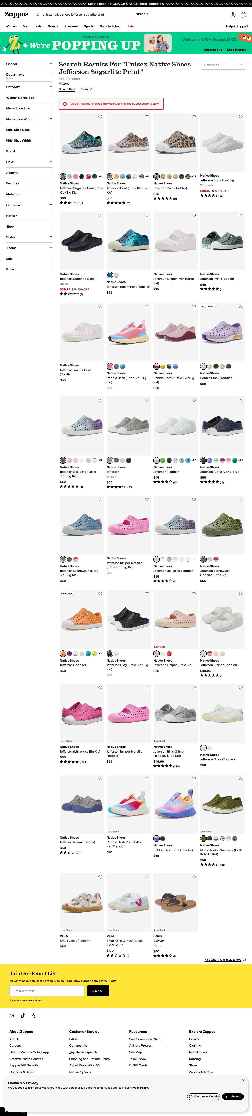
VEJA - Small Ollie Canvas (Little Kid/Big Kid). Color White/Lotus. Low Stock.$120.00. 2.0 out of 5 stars (129, 915)
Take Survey (137, 1059)
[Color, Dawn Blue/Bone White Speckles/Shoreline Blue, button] (116, 275)
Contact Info (78, 1045)
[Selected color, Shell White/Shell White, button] (156, 460)
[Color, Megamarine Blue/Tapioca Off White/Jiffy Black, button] (122, 366)
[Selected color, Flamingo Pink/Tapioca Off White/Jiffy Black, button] (110, 366)
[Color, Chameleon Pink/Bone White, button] (216, 654)
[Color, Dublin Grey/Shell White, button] (235, 838)
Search (142, 14)
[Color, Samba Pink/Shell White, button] (222, 460)
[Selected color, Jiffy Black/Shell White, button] (110, 654)
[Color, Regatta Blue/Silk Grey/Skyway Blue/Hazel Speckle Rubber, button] (228, 366)
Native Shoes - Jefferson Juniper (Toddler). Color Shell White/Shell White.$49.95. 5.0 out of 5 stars (222, 634)
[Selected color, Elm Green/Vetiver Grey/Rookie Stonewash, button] (203, 559)
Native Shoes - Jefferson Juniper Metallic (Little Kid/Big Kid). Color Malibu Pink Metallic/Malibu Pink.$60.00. (129, 539)
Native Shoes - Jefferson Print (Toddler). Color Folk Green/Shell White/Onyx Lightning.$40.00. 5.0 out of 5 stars (222, 253)
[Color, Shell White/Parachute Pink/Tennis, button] (75, 176)
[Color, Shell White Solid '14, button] (122, 460)
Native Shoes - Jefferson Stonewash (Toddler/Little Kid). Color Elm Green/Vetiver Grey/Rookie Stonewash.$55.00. (222, 539)
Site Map (135, 1052)
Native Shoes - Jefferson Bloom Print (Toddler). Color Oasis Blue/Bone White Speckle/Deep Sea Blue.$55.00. (129, 253)
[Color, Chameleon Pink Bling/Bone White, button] (69, 460)
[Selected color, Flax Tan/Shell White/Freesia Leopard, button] (110, 176)
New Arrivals (198, 1052)
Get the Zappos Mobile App (29, 1052)
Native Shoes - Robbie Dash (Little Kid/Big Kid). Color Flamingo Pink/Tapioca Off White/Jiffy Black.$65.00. (129, 346)
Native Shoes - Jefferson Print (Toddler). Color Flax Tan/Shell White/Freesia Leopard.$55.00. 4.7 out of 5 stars (175, 159)
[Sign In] (233, 14)
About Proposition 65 (84, 1065)
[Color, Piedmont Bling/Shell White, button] (175, 559)
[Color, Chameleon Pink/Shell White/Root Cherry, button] (163, 176)
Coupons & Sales (21, 1072)
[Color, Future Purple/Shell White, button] (228, 838)
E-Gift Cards (138, 1065)
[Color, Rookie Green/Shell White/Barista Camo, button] (129, 176)
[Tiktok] (23, 1015)
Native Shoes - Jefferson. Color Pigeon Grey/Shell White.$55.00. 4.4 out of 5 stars (129, 442)
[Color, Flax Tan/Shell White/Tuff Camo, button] (188, 176)
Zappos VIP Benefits (24, 1065)
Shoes (84, 89)
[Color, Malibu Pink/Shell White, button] (228, 460)
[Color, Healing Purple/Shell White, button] (175, 460)
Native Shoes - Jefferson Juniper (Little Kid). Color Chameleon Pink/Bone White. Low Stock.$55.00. (175, 634)
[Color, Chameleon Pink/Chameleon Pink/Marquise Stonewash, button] (75, 559)
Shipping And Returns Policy (89, 1059)
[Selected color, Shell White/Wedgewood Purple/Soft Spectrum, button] (156, 838)
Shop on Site (213, 50)
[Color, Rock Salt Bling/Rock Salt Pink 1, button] (169, 559)
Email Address (23, 991)
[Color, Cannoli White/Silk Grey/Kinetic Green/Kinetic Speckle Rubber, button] (210, 366)
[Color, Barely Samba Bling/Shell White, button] (75, 460)
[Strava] (34, 1015)
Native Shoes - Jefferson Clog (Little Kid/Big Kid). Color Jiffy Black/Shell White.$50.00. (129, 634)
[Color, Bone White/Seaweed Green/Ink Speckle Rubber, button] (163, 366)
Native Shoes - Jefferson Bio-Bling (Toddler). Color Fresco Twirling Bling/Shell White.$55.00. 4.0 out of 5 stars (175, 539)
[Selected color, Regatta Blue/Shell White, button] (203, 460)
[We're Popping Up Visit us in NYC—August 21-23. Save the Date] (126, 43)
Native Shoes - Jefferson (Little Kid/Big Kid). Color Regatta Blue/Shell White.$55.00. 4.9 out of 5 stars (222, 442)
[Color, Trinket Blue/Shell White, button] (88, 654)
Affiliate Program (141, 1045)
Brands (194, 1039)
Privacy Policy (139, 1087)
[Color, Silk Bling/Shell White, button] (182, 559)
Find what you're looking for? (223, 959)
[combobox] (83, 14)
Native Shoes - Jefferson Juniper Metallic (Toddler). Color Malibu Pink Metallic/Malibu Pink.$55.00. (129, 726)
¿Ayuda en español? (83, 1052)
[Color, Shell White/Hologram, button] (82, 654)
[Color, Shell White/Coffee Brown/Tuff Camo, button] (163, 838)
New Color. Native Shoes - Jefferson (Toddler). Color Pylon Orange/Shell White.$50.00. (82, 634)
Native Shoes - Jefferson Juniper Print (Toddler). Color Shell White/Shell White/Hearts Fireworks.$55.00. (82, 346)
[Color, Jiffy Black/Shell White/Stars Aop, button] (82, 176)
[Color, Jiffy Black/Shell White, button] (116, 460)
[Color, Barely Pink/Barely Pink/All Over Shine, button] (222, 654)
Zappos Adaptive (201, 1072)
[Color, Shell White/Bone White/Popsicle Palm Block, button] (210, 748)
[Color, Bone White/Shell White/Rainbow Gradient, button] (116, 176)
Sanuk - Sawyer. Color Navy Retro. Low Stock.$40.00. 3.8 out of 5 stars (175, 915)
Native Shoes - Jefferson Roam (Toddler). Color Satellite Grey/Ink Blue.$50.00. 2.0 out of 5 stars (82, 821)
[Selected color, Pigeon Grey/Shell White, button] (110, 460)
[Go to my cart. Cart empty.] (243, 14)
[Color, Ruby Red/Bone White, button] (169, 654)
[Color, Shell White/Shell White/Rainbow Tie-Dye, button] (69, 176)
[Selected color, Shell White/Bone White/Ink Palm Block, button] (203, 748)
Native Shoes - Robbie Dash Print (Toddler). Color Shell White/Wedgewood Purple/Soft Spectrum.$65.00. (175, 821)
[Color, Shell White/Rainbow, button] (75, 654)
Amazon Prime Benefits (26, 1059)
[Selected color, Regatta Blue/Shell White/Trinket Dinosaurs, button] (63, 176)
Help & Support (237, 26)
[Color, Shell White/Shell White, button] (116, 654)
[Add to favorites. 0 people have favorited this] (100, 117)
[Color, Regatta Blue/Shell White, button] (129, 460)
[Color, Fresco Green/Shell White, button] (216, 460)
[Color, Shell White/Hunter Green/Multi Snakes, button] (94, 176)
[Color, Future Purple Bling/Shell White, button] (82, 460)
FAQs (73, 1039)
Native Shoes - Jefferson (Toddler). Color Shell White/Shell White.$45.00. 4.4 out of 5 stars (175, 442)
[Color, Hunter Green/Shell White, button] (235, 460)
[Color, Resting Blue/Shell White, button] (188, 460)
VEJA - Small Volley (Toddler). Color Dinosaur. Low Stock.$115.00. (82, 915)
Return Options (80, 1072)
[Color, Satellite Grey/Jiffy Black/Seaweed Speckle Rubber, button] (169, 366)
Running (195, 1059)
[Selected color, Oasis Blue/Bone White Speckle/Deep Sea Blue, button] (110, 275)
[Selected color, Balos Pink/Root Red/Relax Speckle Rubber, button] (156, 366)
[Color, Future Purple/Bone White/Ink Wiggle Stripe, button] (222, 838)
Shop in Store (236, 50)
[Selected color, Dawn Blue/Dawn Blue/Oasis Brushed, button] (63, 559)
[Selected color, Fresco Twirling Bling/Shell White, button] (63, 460)
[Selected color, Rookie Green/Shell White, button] (203, 838)
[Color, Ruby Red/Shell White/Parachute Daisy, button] (88, 176)
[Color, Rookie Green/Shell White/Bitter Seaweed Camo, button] (169, 176)
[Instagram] (11, 1015)
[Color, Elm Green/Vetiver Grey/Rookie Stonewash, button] (69, 559)
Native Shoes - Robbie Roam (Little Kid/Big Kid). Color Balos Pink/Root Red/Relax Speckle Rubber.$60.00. (175, 346)
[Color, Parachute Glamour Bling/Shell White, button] (94, 460)
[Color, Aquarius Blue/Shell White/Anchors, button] (122, 176)
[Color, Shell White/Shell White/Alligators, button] (135, 176)
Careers (15, 1045)
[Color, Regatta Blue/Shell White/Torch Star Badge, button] (141, 176)
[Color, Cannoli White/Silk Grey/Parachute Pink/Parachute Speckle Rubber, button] (222, 366)
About (13, 1039)
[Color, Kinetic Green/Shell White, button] (94, 654)
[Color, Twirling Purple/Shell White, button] (210, 460)
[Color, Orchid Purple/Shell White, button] (69, 654)
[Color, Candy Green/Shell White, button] (182, 460)
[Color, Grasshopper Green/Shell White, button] (163, 460)
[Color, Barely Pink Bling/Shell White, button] (188, 559)
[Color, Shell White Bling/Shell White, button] (88, 460)
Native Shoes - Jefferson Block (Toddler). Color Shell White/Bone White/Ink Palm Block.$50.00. (222, 726)
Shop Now (156, 4)
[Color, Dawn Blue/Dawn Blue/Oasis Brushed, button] (210, 559)
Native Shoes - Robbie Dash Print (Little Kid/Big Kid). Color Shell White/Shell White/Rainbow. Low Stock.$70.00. (129, 821)
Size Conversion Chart (145, 1039)
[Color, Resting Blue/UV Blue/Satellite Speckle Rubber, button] (175, 366)
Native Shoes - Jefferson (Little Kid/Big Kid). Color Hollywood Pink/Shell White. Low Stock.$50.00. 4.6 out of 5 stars (82, 726)
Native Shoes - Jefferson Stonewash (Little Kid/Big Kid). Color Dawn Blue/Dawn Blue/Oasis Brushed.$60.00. (82, 539)
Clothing (195, 1045)
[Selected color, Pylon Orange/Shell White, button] (63, 654)
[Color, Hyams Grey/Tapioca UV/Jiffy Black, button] (116, 366)
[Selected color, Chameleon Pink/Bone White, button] (156, 654)
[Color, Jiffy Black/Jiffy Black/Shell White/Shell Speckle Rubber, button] (216, 366)
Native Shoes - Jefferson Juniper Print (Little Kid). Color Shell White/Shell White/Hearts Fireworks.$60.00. (175, 253)
